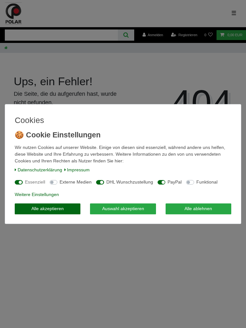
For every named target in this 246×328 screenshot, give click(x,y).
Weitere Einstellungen (37, 194)
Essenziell (35, 181)
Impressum (78, 169)
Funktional (206, 181)
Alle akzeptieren (47, 208)
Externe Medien (76, 181)
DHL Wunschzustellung (129, 181)
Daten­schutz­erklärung (40, 169)
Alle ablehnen (198, 208)
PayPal (175, 181)
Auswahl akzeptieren (123, 208)
